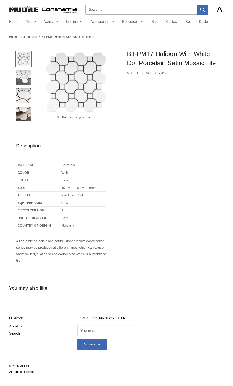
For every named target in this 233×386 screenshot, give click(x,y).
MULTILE (133, 73)
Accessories (100, 21)
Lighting (72, 21)
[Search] (202, 10)
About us (15, 326)
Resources (130, 21)
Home (13, 21)
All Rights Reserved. (22, 371)
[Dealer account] (219, 9)
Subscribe (92, 344)
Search (14, 333)
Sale (155, 21)
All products (29, 36)
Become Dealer (197, 21)
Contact (172, 21)
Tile (28, 21)
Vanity (48, 21)
